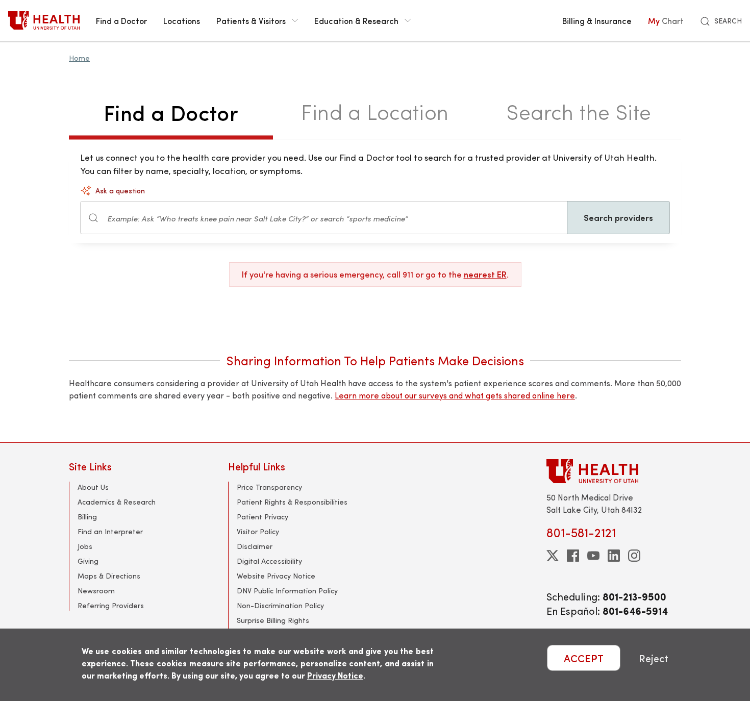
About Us (93, 487)
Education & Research (356, 20)
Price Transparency (269, 487)
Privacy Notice (335, 675)
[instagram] (634, 555)
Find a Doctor (121, 20)
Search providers (618, 217)
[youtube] (593, 555)
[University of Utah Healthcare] (613, 471)
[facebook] (573, 555)
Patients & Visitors (251, 20)
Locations (181, 20)
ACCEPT (584, 658)
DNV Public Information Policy (287, 590)
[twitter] (552, 555)
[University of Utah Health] (44, 20)
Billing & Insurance (597, 20)
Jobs (85, 546)
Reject (653, 658)
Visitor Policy (258, 531)
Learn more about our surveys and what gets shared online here (455, 395)
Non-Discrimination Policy (280, 605)
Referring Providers (111, 605)
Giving (88, 561)
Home (79, 58)
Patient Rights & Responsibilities (292, 502)
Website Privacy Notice (276, 576)
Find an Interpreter (110, 531)
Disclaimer (254, 546)
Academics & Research (117, 502)
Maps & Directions (109, 576)
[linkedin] (614, 555)
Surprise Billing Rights (273, 620)
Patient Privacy (262, 516)
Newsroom (96, 590)
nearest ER (485, 274)
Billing (87, 516)
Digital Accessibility (269, 561)
